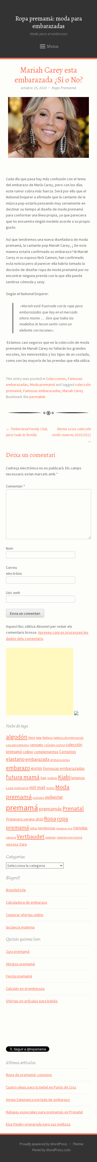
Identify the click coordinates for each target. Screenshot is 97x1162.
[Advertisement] (39, 681)
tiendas (80, 828)
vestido (50, 837)
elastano (15, 759)
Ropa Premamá (64, 87)
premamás (50, 809)
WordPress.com (58, 1149)
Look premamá (17, 788)
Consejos (67, 751)
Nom (9, 548)
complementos (46, 751)
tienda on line (64, 828)
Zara (23, 844)
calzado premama (17, 745)
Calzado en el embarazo (25, 988)
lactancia (78, 778)
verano (11, 837)
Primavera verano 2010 (24, 819)
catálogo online (54, 745)
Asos (31, 737)
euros (36, 768)
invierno (52, 778)
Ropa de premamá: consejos (29, 1074)
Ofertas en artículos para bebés (32, 1001)
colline (28, 751)
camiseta (36, 745)
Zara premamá (17, 951)
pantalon (38, 798)
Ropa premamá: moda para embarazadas (48, 22)
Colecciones (56, 378)
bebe (39, 738)
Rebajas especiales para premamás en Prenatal (44, 1112)
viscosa (12, 844)
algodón (16, 736)
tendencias (46, 828)
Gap (43, 778)
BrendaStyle (16, 889)
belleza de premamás (69, 738)
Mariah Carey (73, 390)
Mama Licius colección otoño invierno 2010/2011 (71, 434)
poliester (54, 797)
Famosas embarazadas (42, 390)
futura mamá (23, 777)
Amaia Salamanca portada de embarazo (38, 1099)
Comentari (15, 486)
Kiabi (64, 777)
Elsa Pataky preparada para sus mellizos (38, 1124)
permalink (37, 396)
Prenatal (73, 808)
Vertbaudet (30, 836)
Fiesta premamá (19, 976)
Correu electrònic (14, 570)
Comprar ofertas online (24, 914)
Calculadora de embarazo (26, 902)
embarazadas (60, 760)
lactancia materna (20, 927)
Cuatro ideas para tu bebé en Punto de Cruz (41, 1087)
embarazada (37, 759)
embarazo (18, 768)
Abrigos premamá (20, 963)
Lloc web (13, 592)
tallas (33, 828)
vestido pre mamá (69, 837)
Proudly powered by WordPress (43, 1143)
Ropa (50, 818)
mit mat (37, 787)
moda (50, 788)
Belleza (48, 738)
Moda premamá (42, 384)
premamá (22, 808)
